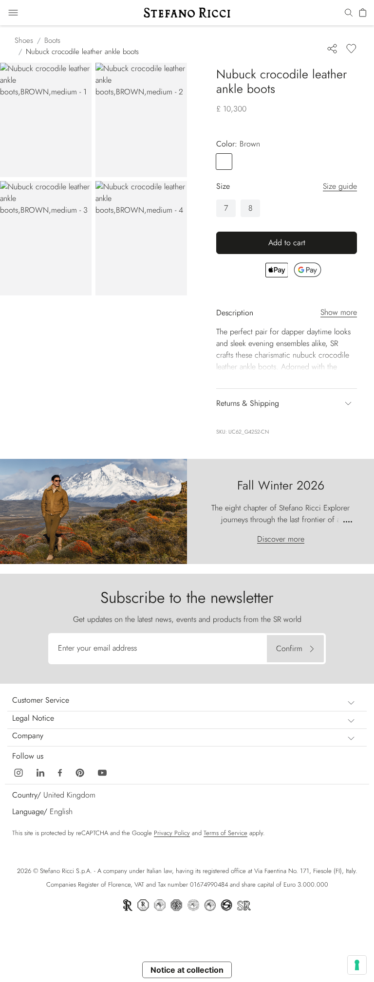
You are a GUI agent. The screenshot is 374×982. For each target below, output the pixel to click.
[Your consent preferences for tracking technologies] (357, 965)
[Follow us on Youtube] (102, 772)
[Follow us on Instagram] (18, 772)
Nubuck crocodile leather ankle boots (82, 51)
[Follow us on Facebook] (60, 772)
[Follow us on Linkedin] (40, 772)
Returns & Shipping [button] (247, 403)
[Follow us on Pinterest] (80, 772)
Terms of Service (225, 832)
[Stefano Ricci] (187, 12)
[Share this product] (332, 48)
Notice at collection (187, 970)
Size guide (340, 186)
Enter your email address (97, 648)
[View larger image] (46, 120)
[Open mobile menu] (13, 12)
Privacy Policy (172, 832)
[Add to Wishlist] (351, 48)
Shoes (24, 40)
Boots (52, 40)
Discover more (280, 539)
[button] (349, 13)
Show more (338, 312)
